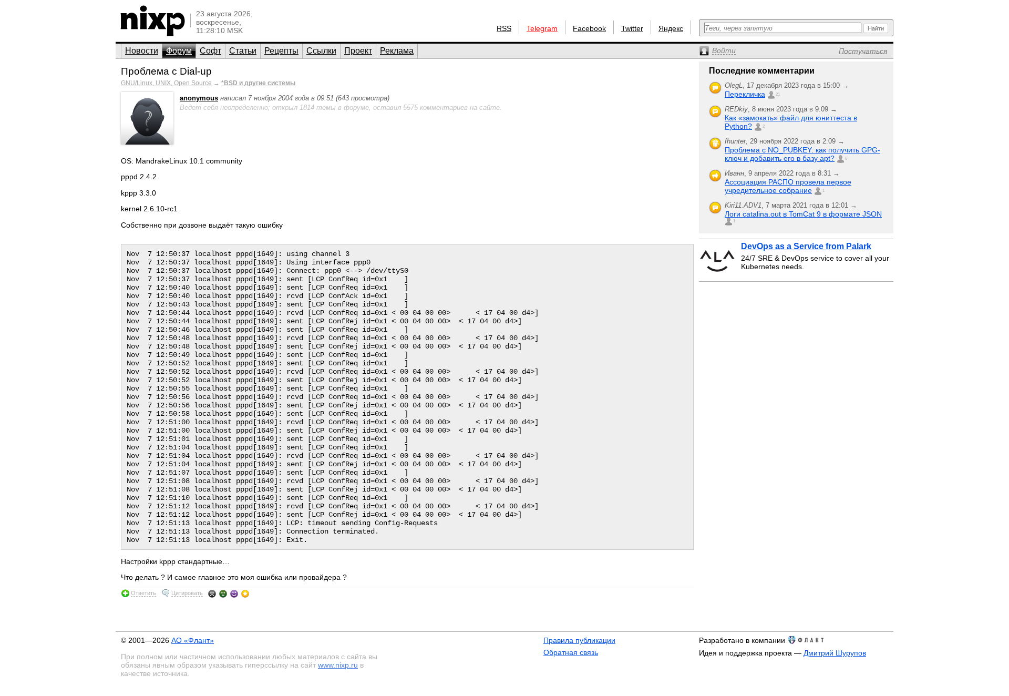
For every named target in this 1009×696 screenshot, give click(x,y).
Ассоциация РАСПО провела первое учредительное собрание (788, 186)
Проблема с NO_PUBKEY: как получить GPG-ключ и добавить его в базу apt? (802, 154)
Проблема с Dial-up (166, 71)
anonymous (199, 98)
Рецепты (281, 50)
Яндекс (670, 28)
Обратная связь (570, 652)
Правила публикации (579, 640)
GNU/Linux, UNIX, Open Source (166, 83)
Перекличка (745, 94)
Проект (358, 50)
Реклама (397, 50)
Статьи (242, 50)
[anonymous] (147, 142)
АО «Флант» (192, 640)
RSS (504, 28)
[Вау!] (245, 593)
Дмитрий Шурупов (835, 653)
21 (778, 94)
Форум (179, 50)
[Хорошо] (234, 593)
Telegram (542, 28)
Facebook (589, 28)
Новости (141, 50)
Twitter (632, 28)
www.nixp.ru (338, 665)
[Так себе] (223, 593)
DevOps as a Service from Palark (806, 246)
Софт (210, 50)
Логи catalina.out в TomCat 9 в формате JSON (803, 214)
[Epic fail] (212, 593)
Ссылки (321, 50)
